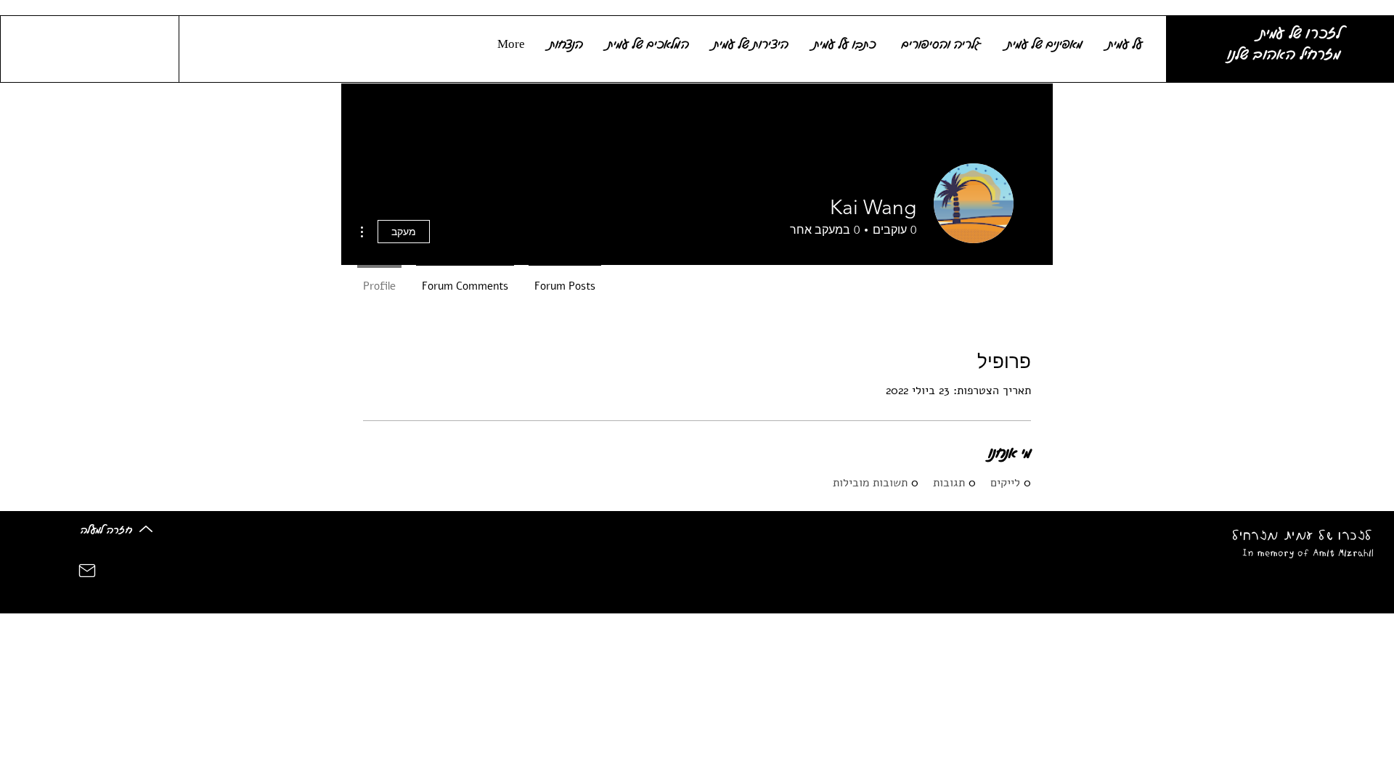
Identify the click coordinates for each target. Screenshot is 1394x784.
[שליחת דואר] (87, 571)
